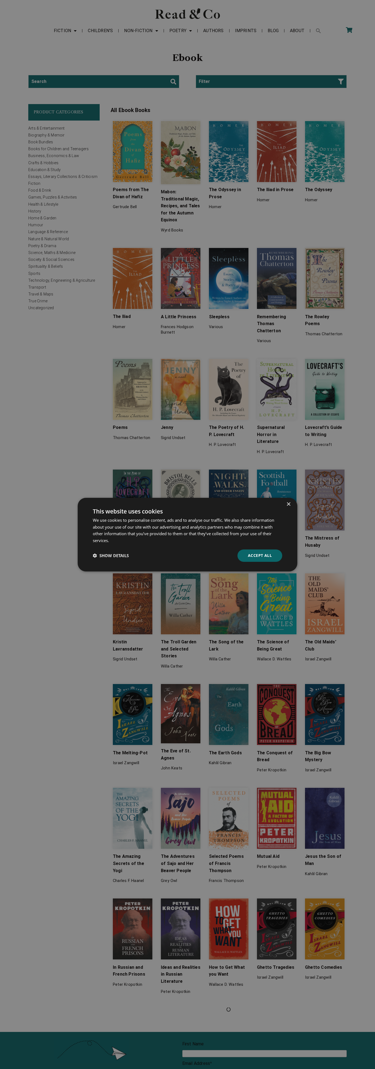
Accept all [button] (260, 555)
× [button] (288, 504)
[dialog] (187, 534)
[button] (111, 555)
